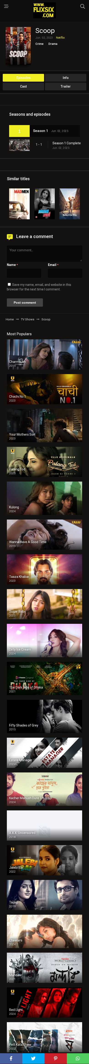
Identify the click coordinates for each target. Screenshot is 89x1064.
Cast (23, 86)
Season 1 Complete (66, 143)
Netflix (60, 37)
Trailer (66, 86)
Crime (39, 43)
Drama (52, 43)
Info (66, 78)
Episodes (23, 78)
